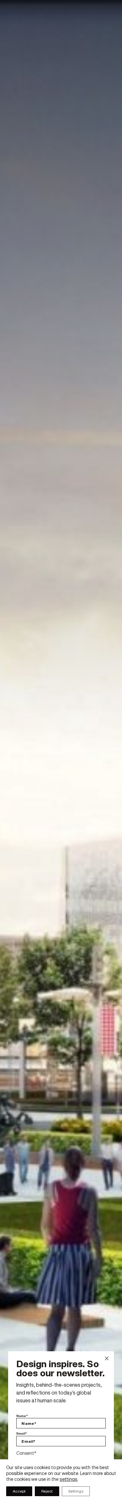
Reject (47, 1491)
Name (22, 1416)
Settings (75, 1491)
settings (68, 1479)
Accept (19, 1491)
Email (21, 1434)
